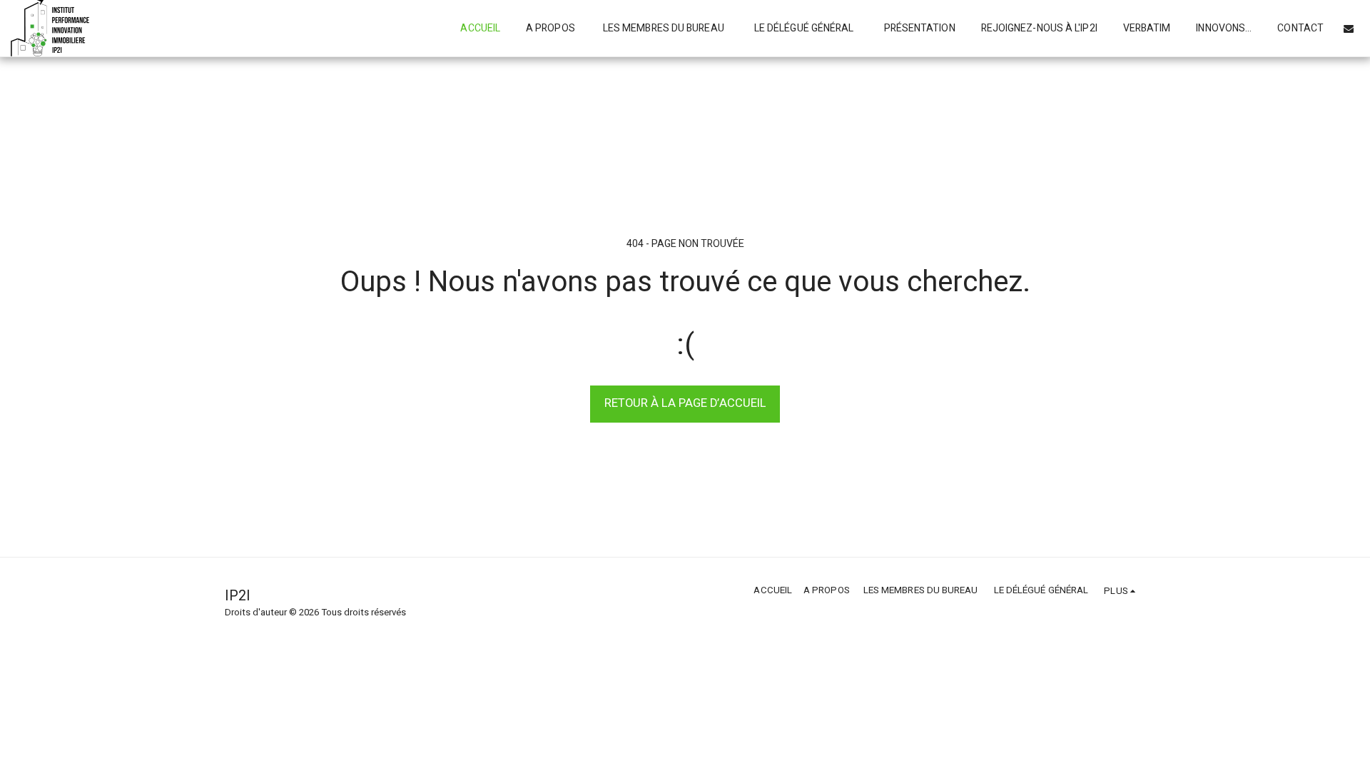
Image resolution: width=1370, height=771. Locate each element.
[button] (1349, 29)
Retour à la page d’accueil (685, 403)
